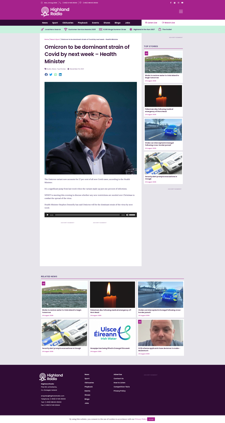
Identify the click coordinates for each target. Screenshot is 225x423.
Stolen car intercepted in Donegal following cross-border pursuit (159, 144)
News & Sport (55, 39)
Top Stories (61, 69)
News (45, 23)
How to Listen (119, 382)
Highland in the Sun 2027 (144, 29)
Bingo (117, 23)
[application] (91, 215)
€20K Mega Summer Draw (114, 29)
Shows (107, 23)
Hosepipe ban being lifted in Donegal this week (110, 348)
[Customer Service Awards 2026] (65, 29)
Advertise (118, 374)
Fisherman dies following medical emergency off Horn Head (159, 110)
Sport (55, 23)
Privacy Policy (120, 391)
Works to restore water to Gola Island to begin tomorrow (162, 76)
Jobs (127, 23)
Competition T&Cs (122, 387)
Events (95, 23)
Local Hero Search (53, 29)
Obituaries (67, 23)
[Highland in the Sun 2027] (130, 29)
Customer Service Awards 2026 (82, 29)
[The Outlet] (159, 29)
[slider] (132, 215)
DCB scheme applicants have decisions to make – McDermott (159, 349)
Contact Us (119, 378)
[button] (46, 75)
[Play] (47, 215)
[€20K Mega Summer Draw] (100, 29)
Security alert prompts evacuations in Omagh (161, 177)
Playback (83, 23)
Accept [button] (151, 419)
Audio (49, 69)
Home (47, 39)
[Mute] (127, 215)
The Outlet (167, 29)
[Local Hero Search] (42, 29)
